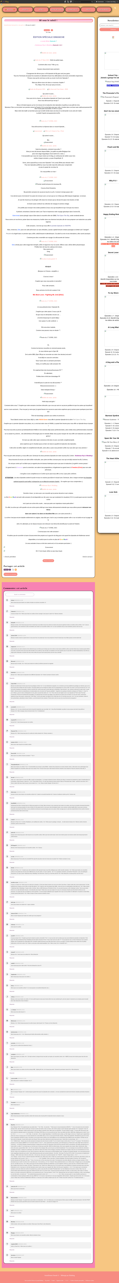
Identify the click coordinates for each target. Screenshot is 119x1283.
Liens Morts (103, 9)
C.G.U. (67, 1280)
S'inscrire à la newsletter (11, 574)
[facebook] (65, 2)
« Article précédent (10, 557)
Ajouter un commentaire (19, 594)
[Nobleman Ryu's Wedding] (48, 485)
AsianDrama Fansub (10, 25)
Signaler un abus (60, 1280)
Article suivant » (87, 557)
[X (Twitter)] (68, 2)
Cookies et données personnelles (77, 1280)
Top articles (47, 1280)
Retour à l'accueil (48, 560)
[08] (57, 89)
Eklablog (72, 1275)
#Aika (32, 1280)
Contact (53, 1280)
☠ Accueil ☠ (20, 25)
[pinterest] (71, 2)
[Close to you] (37, 131)
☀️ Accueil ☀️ (10, 9)
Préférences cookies (90, 1280)
